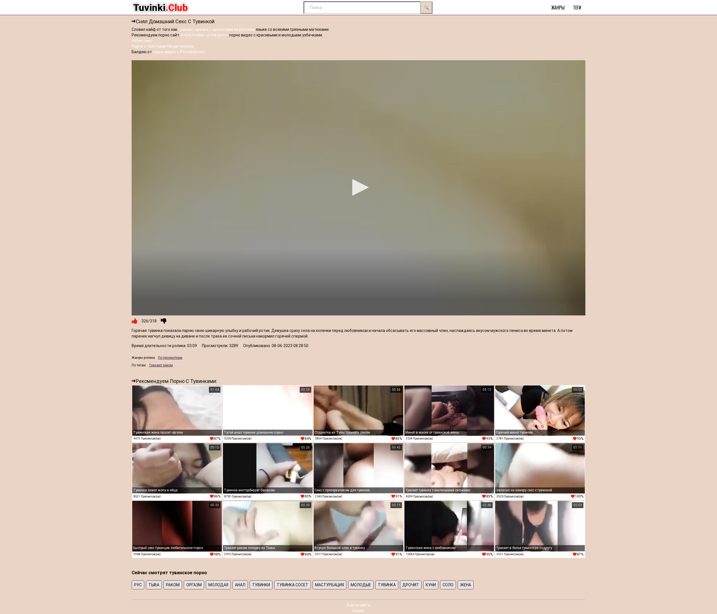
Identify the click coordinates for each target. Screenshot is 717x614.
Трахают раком (161, 365)
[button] (358, 187)
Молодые (361, 585)
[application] (358, 187)
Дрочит (410, 585)
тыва (153, 585)
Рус (138, 585)
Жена (465, 585)
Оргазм (194, 585)
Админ (358, 610)
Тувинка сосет (292, 585)
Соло (448, 585)
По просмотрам (170, 358)
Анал (240, 585)
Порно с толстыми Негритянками (163, 46)
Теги (577, 7)
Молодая (218, 585)
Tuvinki (160, 7)
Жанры (558, 7)
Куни (431, 585)
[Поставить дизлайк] (163, 321)
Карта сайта (358, 605)
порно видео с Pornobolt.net (179, 52)
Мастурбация (329, 585)
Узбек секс (142, 40)
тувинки (261, 585)
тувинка (387, 585)
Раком (173, 585)
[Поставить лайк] (134, 321)
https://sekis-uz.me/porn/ (204, 35)
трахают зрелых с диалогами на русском (216, 29)
